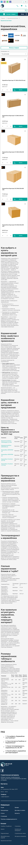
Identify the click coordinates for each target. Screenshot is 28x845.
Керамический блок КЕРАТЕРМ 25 (6, 446)
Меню (22, 14)
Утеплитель (18, 826)
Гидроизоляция (5, 833)
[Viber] (4, 2)
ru (26, 1)
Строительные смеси (20, 833)
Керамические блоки (6, 840)
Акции (2, 807)
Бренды (17, 807)
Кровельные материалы (18, 829)
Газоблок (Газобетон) (6, 826)
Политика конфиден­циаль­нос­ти (9, 819)
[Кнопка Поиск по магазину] (25, 10)
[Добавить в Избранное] (25, 59)
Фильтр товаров (14, 47)
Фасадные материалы (20, 836)
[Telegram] (2, 2)
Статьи (2, 813)
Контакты (17, 813)
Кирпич (2, 829)
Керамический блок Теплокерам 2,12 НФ (6, 441)
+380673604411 (5, 796)
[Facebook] (10, 2)
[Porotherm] (17, 35)
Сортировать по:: (5, 51)
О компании (4, 816)
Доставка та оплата (20, 810)
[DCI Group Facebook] (2, 770)
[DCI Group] (2, 6)
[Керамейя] (4, 41)
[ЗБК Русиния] (23, 35)
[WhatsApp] (7, 2)
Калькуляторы (4, 810)
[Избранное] (21, 5)
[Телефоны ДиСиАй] (17, 5)
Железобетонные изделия (5, 837)
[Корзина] (25, 5)
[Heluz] (4, 35)
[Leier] (11, 35)
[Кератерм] (11, 41)
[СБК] (17, 41)
